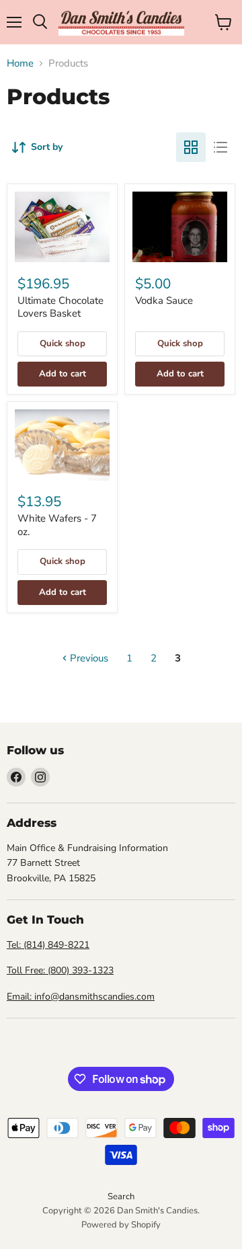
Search (121, 1197)
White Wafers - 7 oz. (57, 525)
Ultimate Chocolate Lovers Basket (60, 307)
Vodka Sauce (164, 300)
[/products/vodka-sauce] (179, 227)
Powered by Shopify (121, 1225)
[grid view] (191, 147)
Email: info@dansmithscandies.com (81, 996)
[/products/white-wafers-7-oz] (62, 445)
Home (20, 63)
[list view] (220, 147)
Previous (87, 658)
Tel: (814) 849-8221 (48, 944)
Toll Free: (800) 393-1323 (60, 970)
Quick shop (62, 343)
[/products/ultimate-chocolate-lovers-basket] (62, 227)
